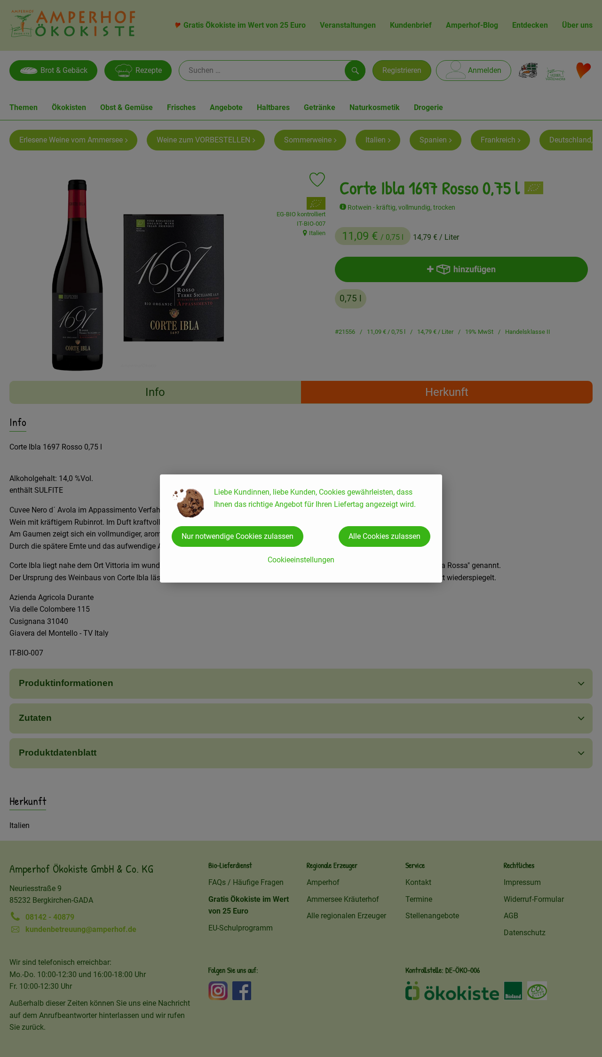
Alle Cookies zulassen (384, 536)
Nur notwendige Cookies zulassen (237, 536)
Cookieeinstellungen (301, 559)
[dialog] (301, 528)
